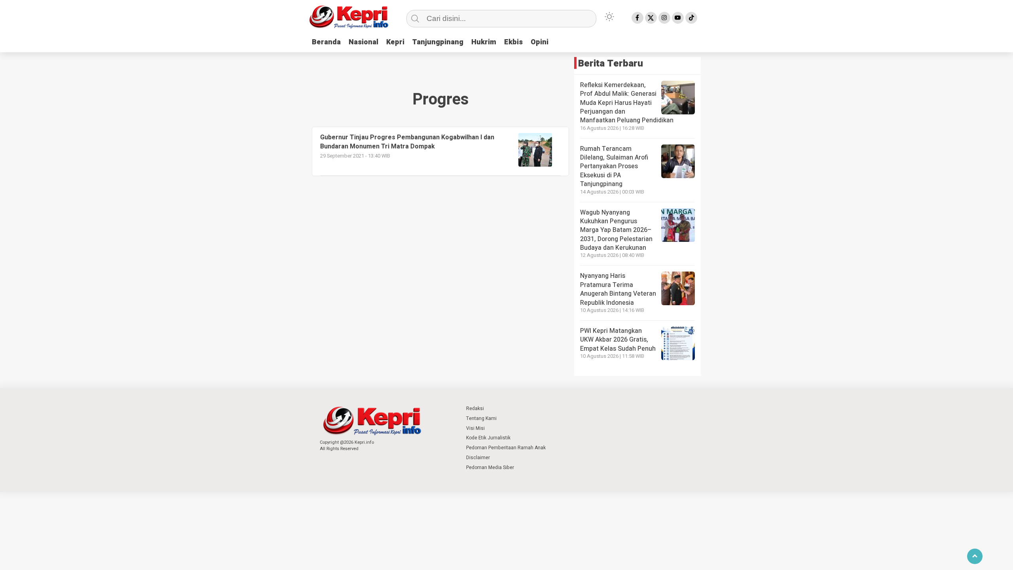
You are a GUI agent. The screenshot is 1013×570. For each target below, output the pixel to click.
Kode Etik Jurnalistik (488, 437)
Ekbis (513, 42)
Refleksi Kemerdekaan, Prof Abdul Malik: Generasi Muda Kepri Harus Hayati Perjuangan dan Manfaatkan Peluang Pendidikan (626, 102)
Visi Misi (475, 428)
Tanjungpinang (437, 42)
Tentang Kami (481, 418)
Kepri (395, 42)
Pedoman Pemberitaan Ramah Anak (506, 447)
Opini (539, 42)
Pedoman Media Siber (490, 467)
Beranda (326, 42)
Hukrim (483, 42)
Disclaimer (478, 457)
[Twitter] (651, 18)
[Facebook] (637, 18)
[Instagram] (664, 18)
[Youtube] (678, 18)
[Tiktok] (691, 18)
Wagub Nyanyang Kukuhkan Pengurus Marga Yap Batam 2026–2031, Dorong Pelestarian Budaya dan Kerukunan (616, 230)
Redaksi (475, 408)
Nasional (363, 42)
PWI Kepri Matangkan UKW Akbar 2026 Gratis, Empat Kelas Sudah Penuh (618, 339)
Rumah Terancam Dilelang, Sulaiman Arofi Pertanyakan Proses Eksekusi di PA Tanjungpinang (614, 166)
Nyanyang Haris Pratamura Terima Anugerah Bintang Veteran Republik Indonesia (618, 289)
